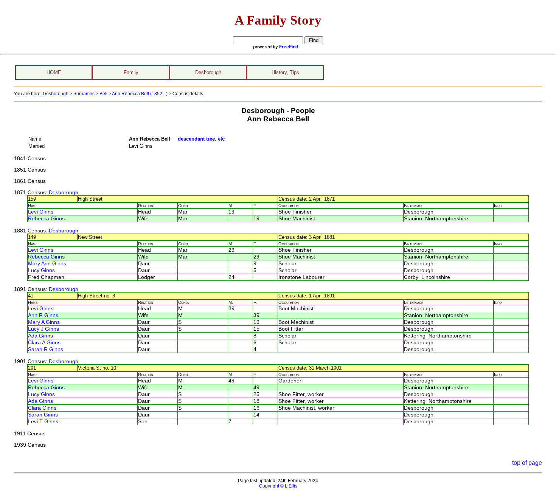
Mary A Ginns (44, 322)
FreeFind (288, 47)
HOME (54, 72)
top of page (527, 463)
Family (131, 72)
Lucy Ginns (41, 270)
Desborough (208, 72)
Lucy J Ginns (43, 329)
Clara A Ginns (44, 342)
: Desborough (62, 192)
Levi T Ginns (43, 421)
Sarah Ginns (43, 415)
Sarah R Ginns (45, 349)
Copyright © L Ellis (278, 486)
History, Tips (285, 72)
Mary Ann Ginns (47, 263)
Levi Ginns (40, 212)
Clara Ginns (42, 408)
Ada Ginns (40, 336)
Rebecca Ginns (46, 218)
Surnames (84, 93)
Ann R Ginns (43, 315)
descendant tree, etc (201, 139)
